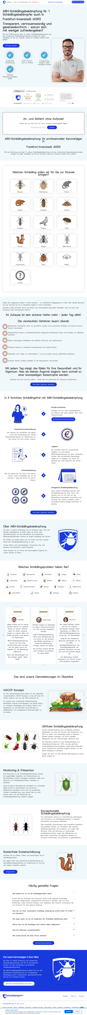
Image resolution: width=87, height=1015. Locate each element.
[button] (3, 635)
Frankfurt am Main (7, 1007)
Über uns (16, 2)
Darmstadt (28, 1007)
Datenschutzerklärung (35, 1013)
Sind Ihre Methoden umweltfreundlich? (26, 930)
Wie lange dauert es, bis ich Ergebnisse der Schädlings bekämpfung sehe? (40, 919)
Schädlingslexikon (23, 2)
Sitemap (81, 996)
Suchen (52, 127)
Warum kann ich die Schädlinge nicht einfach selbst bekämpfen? (36, 924)
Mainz (15, 1007)
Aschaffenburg (75, 1007)
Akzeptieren (68, 1011)
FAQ (30, 2)
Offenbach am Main (38, 1007)
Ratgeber (65, 996)
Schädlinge (8, 2)
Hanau (54, 1007)
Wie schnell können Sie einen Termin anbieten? (29, 936)
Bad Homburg (48, 1007)
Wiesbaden (21, 1007)
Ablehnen (78, 1011)
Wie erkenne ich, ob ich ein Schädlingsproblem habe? (32, 893)
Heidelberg (67, 1007)
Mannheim (60, 1007)
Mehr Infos (70, 103)
